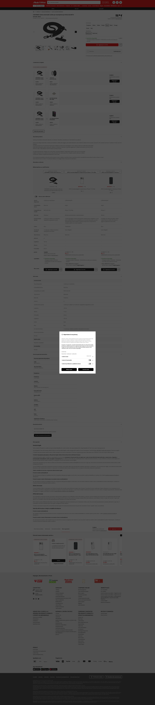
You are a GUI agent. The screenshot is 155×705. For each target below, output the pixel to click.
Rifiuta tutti (69, 369)
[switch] (89, 360)
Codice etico (69, 353)
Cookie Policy (64, 351)
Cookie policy (74, 353)
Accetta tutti (86, 369)
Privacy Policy (64, 353)
